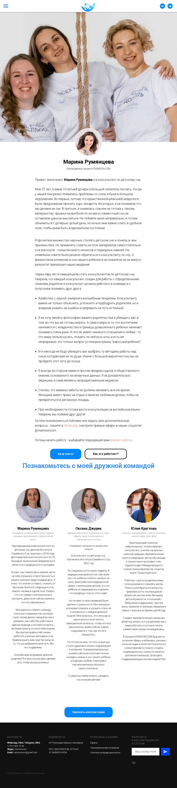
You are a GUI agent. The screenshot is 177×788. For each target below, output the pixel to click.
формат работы (121, 771)
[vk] (162, 7)
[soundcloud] (170, 7)
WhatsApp (71, 756)
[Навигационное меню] (5, 6)
